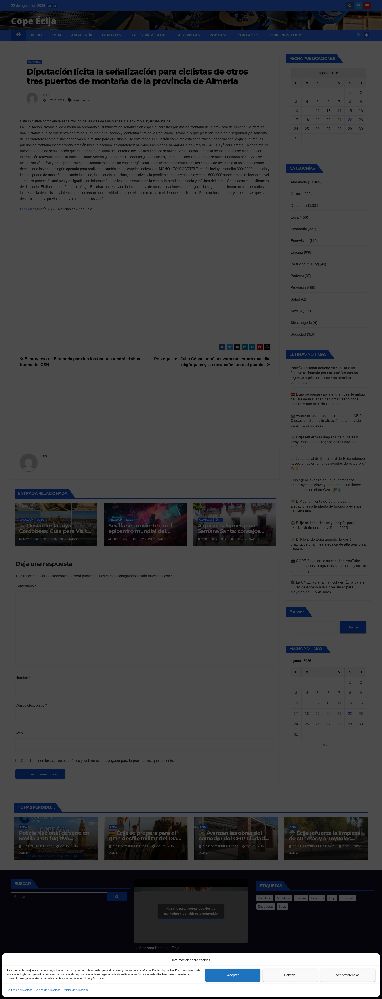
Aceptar (233, 975)
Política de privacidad (19, 990)
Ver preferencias (348, 975)
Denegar (290, 975)
